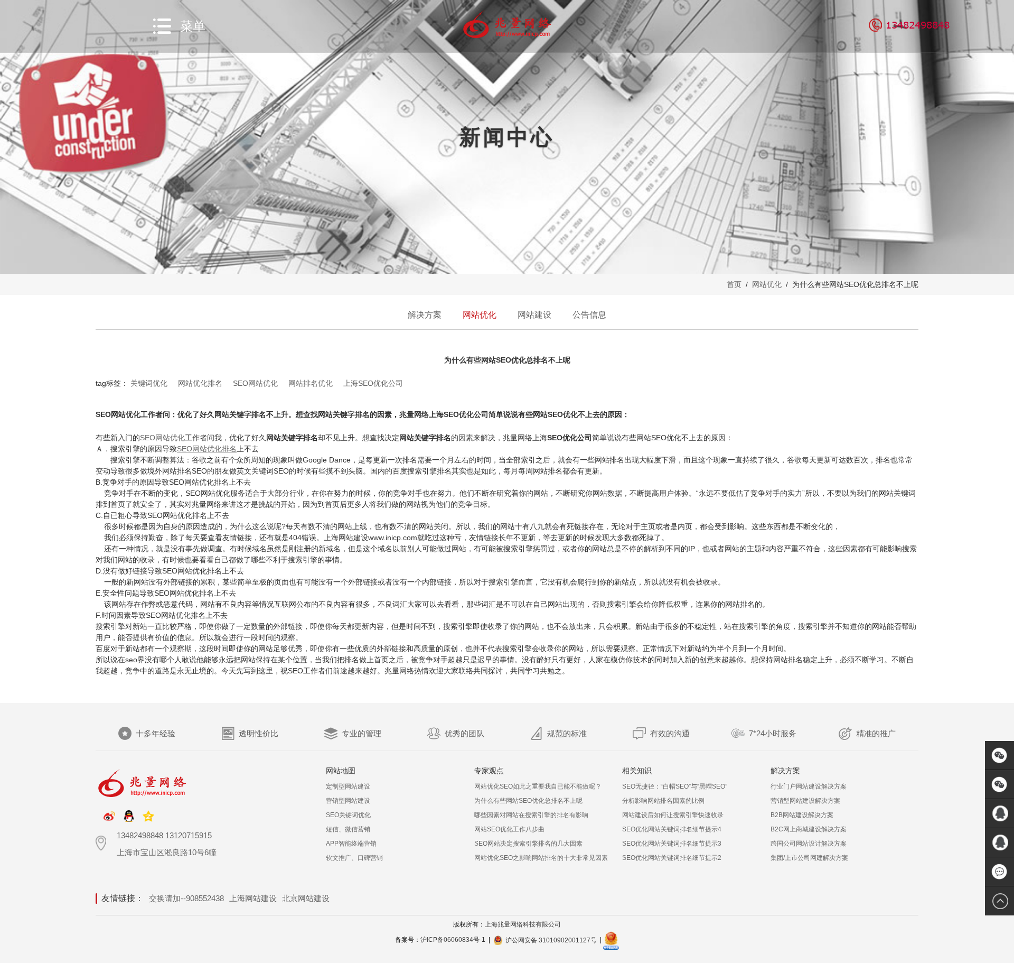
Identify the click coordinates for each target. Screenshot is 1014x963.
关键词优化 (148, 383)
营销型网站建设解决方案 (805, 800)
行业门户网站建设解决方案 (809, 786)
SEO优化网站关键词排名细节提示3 (671, 843)
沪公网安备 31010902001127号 (551, 940)
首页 (734, 284)
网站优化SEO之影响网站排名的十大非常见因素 (541, 858)
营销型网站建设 (348, 800)
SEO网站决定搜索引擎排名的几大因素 (528, 843)
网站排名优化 (310, 383)
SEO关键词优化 (348, 815)
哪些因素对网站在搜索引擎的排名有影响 (531, 815)
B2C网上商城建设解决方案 (809, 829)
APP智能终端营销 (351, 843)
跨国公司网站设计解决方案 (809, 843)
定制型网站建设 (348, 786)
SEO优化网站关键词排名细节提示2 (671, 858)
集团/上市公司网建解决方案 (809, 858)
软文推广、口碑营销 (354, 858)
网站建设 (534, 314)
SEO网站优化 (255, 383)
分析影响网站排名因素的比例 (663, 800)
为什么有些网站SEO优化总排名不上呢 (528, 800)
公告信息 (589, 314)
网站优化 (767, 284)
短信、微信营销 (348, 829)
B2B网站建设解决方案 (802, 815)
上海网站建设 (253, 898)
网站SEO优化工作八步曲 (509, 829)
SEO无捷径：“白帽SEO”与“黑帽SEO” (674, 786)
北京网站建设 (306, 898)
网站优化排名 (200, 383)
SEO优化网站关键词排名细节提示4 (671, 829)
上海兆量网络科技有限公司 (523, 924)
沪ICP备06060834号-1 (452, 940)
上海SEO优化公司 (373, 383)
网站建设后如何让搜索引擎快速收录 (673, 815)
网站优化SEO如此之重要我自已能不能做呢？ (538, 786)
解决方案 (425, 314)
